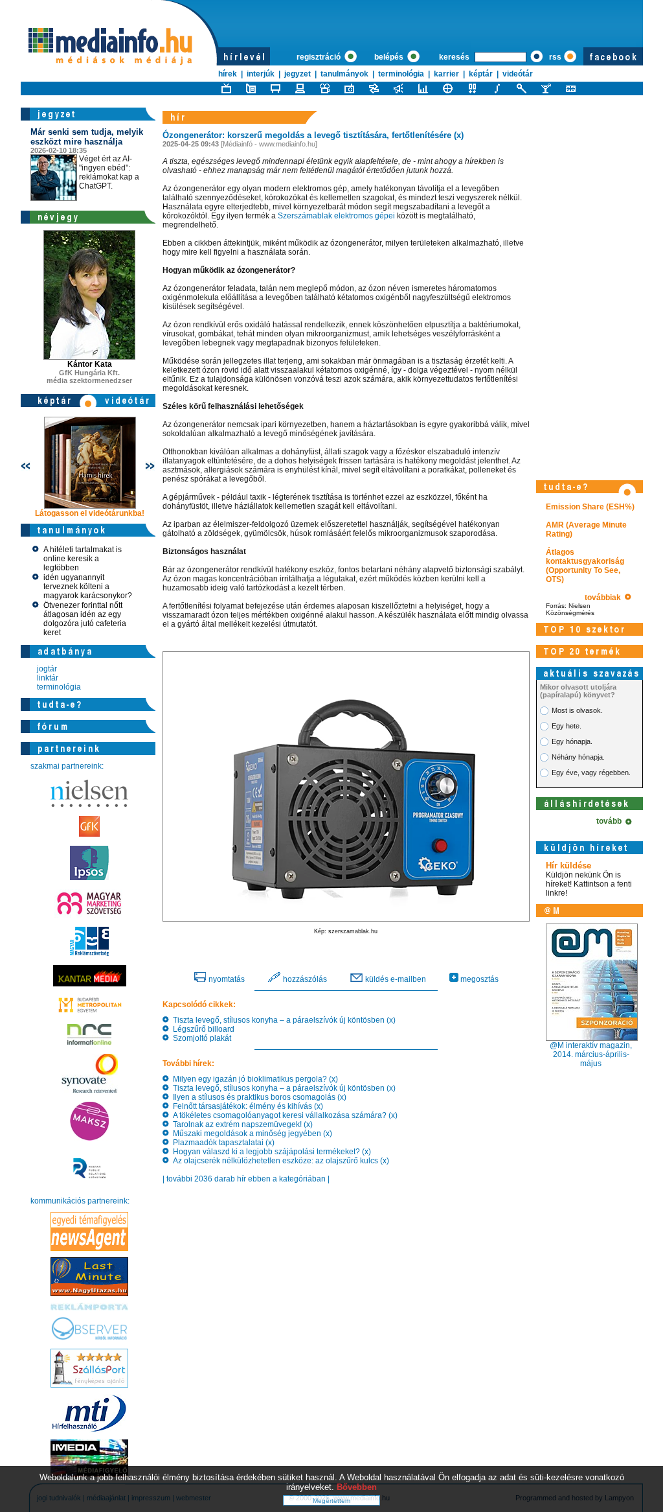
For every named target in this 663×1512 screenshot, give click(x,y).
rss (555, 57)
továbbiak (605, 597)
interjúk (261, 73)
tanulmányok (344, 73)
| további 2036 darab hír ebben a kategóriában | (246, 1178)
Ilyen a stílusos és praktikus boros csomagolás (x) (257, 1097)
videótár (517, 73)
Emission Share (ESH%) (590, 506)
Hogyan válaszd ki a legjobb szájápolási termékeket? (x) (270, 1151)
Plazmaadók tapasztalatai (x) (222, 1142)
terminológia (401, 73)
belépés (389, 57)
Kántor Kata (89, 364)
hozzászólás (304, 979)
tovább (610, 821)
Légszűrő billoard (201, 1029)
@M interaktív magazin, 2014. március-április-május (591, 1054)
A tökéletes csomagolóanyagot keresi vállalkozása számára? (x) (283, 1115)
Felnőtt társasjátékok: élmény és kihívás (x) (246, 1106)
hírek (227, 73)
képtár (481, 73)
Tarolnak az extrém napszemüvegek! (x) (241, 1124)
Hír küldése (568, 865)
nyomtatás (226, 979)
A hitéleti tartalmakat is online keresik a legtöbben (82, 558)
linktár (47, 677)
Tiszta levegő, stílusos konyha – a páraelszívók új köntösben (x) (282, 1020)
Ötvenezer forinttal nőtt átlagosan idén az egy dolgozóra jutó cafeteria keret (84, 619)
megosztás (478, 979)
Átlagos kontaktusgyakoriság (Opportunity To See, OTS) (585, 566)
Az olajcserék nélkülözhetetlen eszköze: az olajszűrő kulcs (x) (279, 1160)
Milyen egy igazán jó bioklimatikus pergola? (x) (253, 1079)
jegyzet (297, 73)
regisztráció (320, 57)
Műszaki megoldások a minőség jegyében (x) (250, 1133)
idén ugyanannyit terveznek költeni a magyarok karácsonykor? (87, 586)
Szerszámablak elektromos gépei (336, 215)
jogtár (47, 668)
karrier (446, 73)
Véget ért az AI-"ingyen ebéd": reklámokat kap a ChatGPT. (86, 159)
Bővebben (357, 1487)
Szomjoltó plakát (200, 1038)
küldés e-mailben (394, 979)
